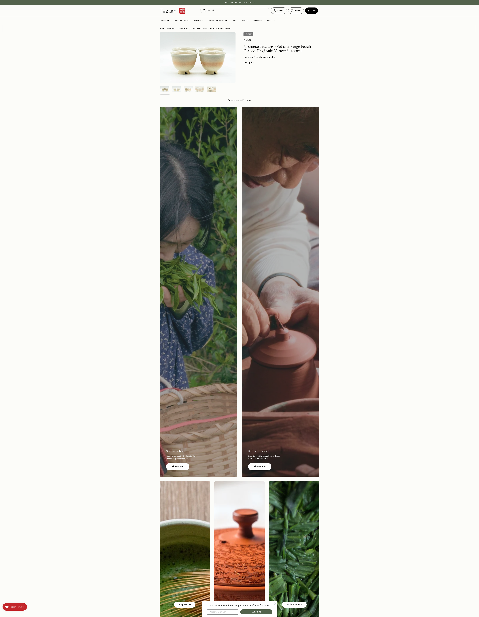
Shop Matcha (185, 604)
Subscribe (256, 612)
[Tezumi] (172, 11)
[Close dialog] (274, 603)
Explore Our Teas (294, 604)
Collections (171, 28)
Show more (177, 466)
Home (162, 28)
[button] (311, 10)
